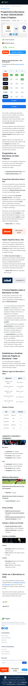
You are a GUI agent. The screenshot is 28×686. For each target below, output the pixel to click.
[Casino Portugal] (5, 92)
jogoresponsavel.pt (21, 684)
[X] (14, 34)
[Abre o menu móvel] (26, 2)
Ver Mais (14, 100)
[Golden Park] (5, 79)
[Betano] (5, 75)
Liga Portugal (4, 635)
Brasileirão (3, 640)
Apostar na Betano (17, 52)
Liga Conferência (5, 653)
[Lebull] (5, 96)
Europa (7, 6)
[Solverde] (5, 83)
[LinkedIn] (16, 34)
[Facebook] (11, 34)
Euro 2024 (3, 649)
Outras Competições (7, 646)
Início (2, 6)
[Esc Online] (5, 87)
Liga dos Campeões (16, 6)
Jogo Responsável (11, 684)
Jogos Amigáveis (5, 651)
